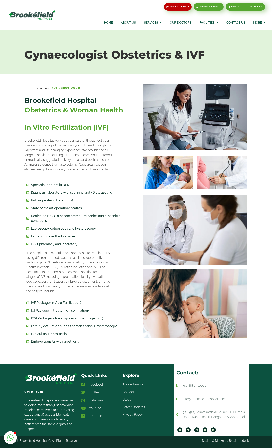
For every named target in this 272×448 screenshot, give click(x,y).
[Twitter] (188, 429)
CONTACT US (235, 22)
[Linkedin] (213, 429)
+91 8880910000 (66, 88)
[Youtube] (205, 429)
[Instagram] (196, 429)
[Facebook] (179, 429)
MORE (257, 22)
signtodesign (242, 441)
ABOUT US (128, 22)
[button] (10, 437)
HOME (108, 22)
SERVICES (151, 22)
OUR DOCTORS (180, 22)
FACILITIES (206, 22)
